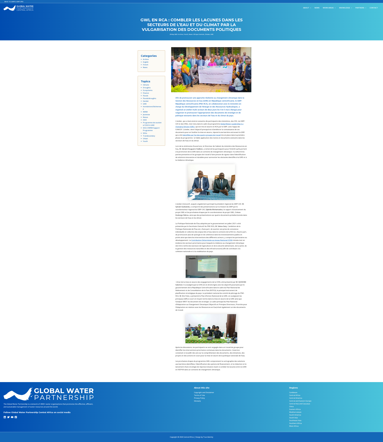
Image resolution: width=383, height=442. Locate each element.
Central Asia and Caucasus (299, 404)
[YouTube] (12, 417)
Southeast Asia (295, 420)
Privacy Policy (199, 398)
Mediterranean (295, 412)
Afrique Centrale (198, 34)
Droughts (147, 87)
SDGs (145, 133)
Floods (145, 96)
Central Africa (294, 395)
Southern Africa (295, 423)
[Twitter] (8, 417)
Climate (207, 34)
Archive (180, 34)
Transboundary (149, 136)
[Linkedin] (4, 417)
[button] (13, 1)
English (145, 62)
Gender (146, 101)
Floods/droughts (149, 98)
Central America (295, 398)
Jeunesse (146, 114)
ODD (145, 120)
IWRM (145, 112)
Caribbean (293, 392)
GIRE (211, 34)
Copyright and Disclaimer (204, 392)
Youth (145, 141)
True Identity (208, 437)
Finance (146, 93)
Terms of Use (199, 395)
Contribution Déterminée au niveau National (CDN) (211, 240)
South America (295, 415)
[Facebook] (16, 417)
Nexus (145, 117)
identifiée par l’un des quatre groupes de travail (202, 135)
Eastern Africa (295, 409)
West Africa (294, 426)
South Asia (293, 417)
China (291, 406)
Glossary (197, 401)
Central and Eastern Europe (300, 401)
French (186, 34)
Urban (145, 138)
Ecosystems (147, 90)
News (190, 34)
